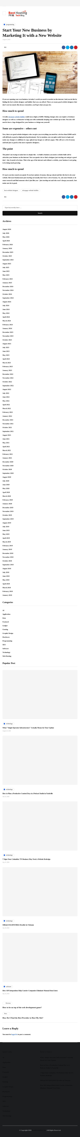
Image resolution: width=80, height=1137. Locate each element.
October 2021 (7, 427)
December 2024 (7, 286)
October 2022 (7, 382)
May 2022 (5, 401)
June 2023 (5, 351)
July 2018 (5, 572)
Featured (5, 622)
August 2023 (6, 344)
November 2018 (7, 557)
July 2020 (5, 481)
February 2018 (7, 591)
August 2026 (6, 229)
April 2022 (6, 404)
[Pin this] (76, 47)
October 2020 (7, 469)
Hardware (6, 637)
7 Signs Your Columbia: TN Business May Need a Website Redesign (26, 859)
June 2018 (5, 576)
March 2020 (6, 496)
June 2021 (5, 439)
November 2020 (7, 465)
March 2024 (6, 321)
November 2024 (7, 290)
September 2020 (8, 473)
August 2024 (6, 302)
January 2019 (7, 549)
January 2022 (7, 416)
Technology (6, 652)
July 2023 (5, 347)
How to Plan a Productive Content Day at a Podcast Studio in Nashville (27, 793)
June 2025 (5, 271)
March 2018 (6, 587)
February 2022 (7, 412)
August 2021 (6, 435)
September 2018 (8, 565)
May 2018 (5, 580)
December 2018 (7, 553)
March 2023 (6, 363)
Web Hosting (6, 656)
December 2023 (7, 332)
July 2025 (5, 267)
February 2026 (7, 244)
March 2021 (6, 450)
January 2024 (7, 328)
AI (3, 610)
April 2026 (6, 241)
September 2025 (8, 260)
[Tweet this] (67, 47)
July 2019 (5, 526)
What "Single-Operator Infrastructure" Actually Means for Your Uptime (28, 728)
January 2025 (7, 283)
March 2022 (6, 408)
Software (5, 648)
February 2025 (7, 279)
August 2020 (6, 477)
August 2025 (6, 264)
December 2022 (7, 374)
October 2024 (7, 294)
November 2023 (7, 336)
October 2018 (7, 561)
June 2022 (5, 397)
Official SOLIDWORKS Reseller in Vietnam (18, 925)
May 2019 (5, 534)
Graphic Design (7, 633)
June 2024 (5, 309)
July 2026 (5, 233)
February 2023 (7, 366)
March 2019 (6, 542)
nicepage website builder (30, 190)
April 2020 (6, 492)
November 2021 (7, 424)
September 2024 (8, 298)
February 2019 (7, 545)
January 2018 (7, 595)
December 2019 (7, 507)
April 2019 (6, 538)
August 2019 (6, 523)
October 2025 (7, 256)
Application (6, 614)
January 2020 (7, 504)
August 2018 (6, 568)
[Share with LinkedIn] (71, 47)
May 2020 (5, 488)
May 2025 (5, 275)
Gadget (5, 625)
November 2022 (7, 378)
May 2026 (5, 237)
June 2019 (5, 530)
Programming (7, 641)
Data (4, 618)
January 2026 (7, 248)
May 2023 (5, 355)
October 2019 (7, 515)
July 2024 (5, 305)
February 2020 (7, 500)
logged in (14, 1034)
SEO (4, 645)
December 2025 (7, 252)
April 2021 (6, 446)
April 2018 (6, 584)
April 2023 (6, 359)
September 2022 (8, 385)
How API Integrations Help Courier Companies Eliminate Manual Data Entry (30, 990)
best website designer (11, 190)
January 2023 (7, 370)
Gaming (5, 629)
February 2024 (7, 324)
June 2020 (5, 484)
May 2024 (5, 313)
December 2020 (7, 462)
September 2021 (8, 431)
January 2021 (7, 458)
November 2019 (7, 511)
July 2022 (5, 393)
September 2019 (8, 519)
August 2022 (6, 389)
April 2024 (6, 317)
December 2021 (7, 420)
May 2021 (5, 443)
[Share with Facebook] (63, 47)
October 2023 (7, 340)
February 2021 (7, 454)
